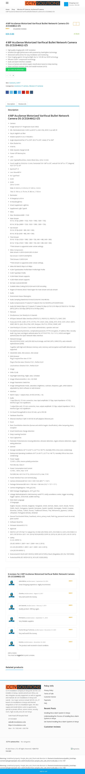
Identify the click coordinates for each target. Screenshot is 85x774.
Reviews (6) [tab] (22, 104)
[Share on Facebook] (7, 92)
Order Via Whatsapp (17, 69)
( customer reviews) (19, 29)
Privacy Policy (48, 690)
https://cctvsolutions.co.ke (17, 725)
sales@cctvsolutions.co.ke (17, 722)
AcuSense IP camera (21, 86)
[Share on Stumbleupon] (27, 92)
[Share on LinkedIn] (15, 92)
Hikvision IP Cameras (36, 86)
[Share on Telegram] (19, 92)
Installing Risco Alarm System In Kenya (57, 713)
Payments (47, 700)
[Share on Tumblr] (31, 92)
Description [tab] (11, 104)
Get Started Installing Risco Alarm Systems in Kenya (61, 722)
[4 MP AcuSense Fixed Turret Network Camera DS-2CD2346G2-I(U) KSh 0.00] (77, 23)
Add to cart (43, 771)
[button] (16, 69)
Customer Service (50, 697)
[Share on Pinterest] (23, 92)
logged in (20, 655)
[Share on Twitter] (11, 92)
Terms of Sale (48, 694)
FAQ (45, 703)
